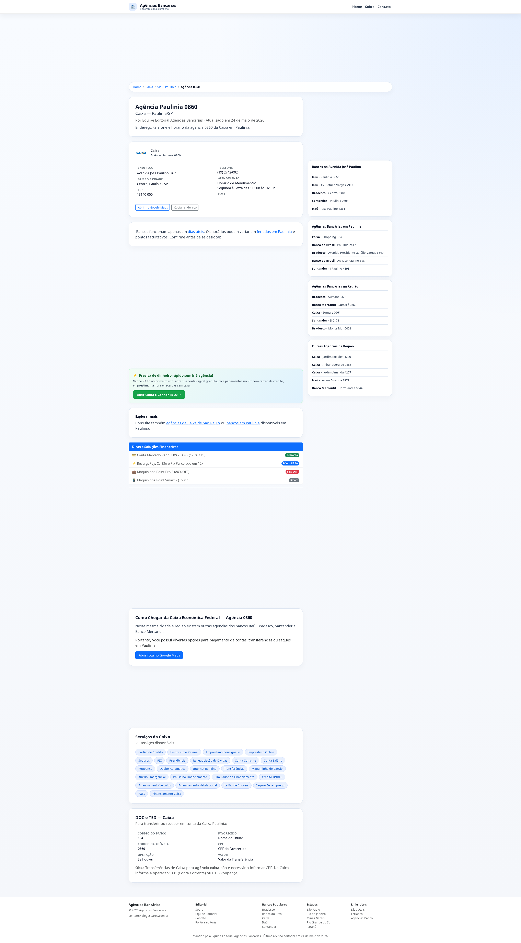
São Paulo (313, 909)
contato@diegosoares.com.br (149, 916)
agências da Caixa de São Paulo (193, 422)
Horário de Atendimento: (236, 183)
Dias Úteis (358, 909)
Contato (384, 6)
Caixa (265, 918)
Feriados (357, 914)
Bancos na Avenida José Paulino (336, 167)
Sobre (369, 6)
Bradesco (268, 909)
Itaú (265, 922)
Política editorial (206, 922)
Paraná (311, 927)
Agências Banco (362, 918)
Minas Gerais (316, 918)
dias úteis (196, 231)
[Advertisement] (260, 51)
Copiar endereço (185, 207)
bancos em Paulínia (243, 422)
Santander (269, 927)
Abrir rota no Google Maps (159, 655)
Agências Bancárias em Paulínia (336, 226)
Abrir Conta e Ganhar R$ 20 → (159, 395)
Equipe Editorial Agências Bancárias (172, 120)
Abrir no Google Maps (153, 207)
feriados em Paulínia (274, 231)
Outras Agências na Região (333, 346)
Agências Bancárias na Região (335, 286)
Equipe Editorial (206, 914)
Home (357, 6)
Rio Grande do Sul (319, 922)
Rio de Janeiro (316, 914)
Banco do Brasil (272, 914)
